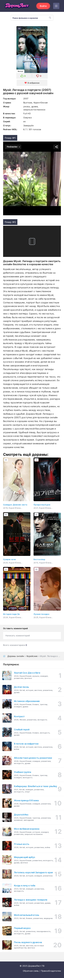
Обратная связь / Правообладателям (42, 971)
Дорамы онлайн (15, 656)
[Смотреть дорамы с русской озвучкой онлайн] (17, 6)
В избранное (33, 83)
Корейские (32, 656)
